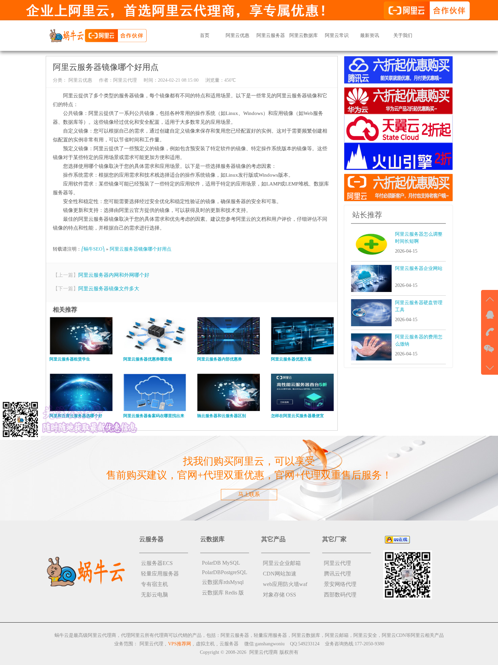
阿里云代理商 (263, 652)
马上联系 (249, 494)
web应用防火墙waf (285, 584)
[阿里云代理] (98, 35)
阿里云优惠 (237, 35)
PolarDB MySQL (221, 563)
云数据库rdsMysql (223, 582)
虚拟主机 (205, 643)
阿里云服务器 (270, 35)
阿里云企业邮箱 (282, 563)
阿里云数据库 (303, 35)
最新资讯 (369, 35)
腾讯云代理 (337, 573)
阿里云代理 (125, 80)
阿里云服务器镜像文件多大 (108, 288)
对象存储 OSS (279, 595)
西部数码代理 (340, 595)
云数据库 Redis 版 (223, 592)
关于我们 (402, 35)
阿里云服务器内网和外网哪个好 (113, 275)
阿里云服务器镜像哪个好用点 (140, 249)
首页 (204, 35)
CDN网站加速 (279, 573)
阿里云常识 (337, 35)
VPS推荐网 (179, 643)
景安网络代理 (340, 584)
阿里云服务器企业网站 (418, 268)
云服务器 (229, 643)
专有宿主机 (154, 584)
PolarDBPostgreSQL (224, 572)
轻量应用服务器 (160, 573)
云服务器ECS (157, 563)
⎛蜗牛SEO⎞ (93, 249)
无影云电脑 (154, 595)
